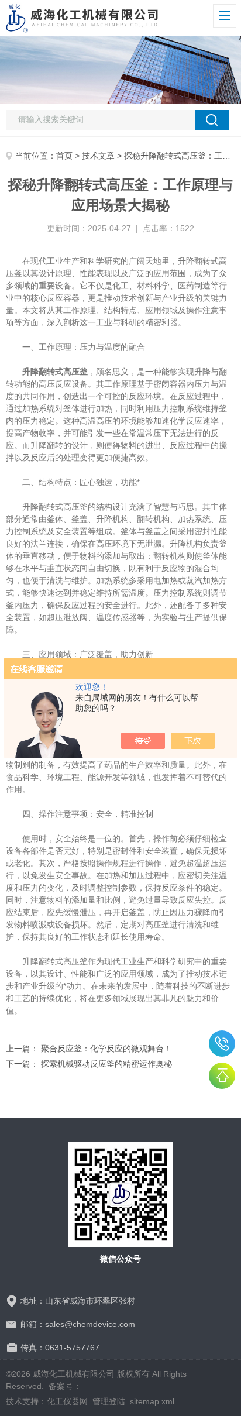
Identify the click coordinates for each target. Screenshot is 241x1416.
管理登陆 (108, 1401)
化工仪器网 (67, 1401)
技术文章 (98, 155)
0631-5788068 (222, 1043)
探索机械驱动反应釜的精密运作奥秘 (106, 1063)
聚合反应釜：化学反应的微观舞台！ (106, 1048)
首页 (64, 155)
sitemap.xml (152, 1401)
